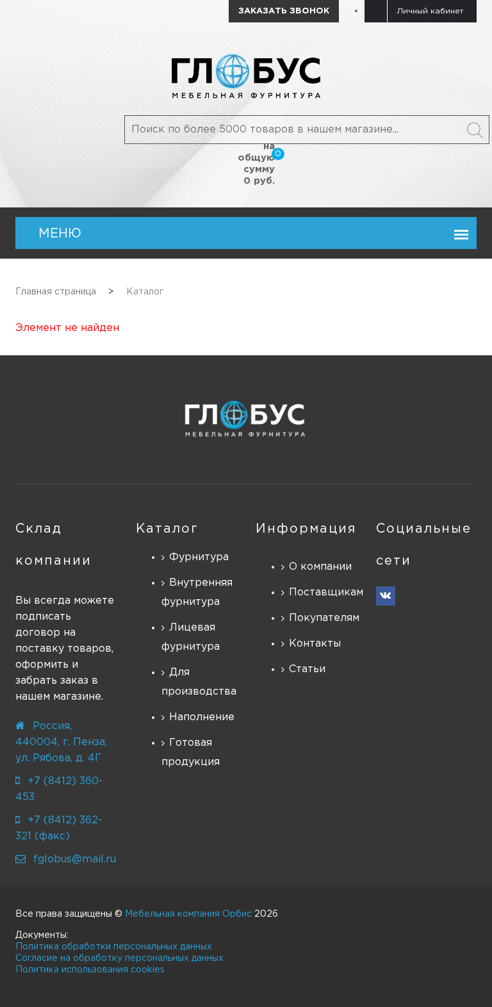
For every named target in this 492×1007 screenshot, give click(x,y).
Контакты (315, 644)
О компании (320, 567)
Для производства (198, 682)
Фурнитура (199, 557)
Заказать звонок (283, 11)
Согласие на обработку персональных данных (119, 958)
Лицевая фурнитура (190, 637)
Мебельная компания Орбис (188, 914)
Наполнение (201, 717)
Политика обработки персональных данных (113, 947)
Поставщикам (323, 592)
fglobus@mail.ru (74, 859)
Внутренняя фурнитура (197, 592)
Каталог (167, 529)
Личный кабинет (430, 11)
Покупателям (323, 618)
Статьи (307, 669)
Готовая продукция (190, 752)
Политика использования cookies (90, 970)
